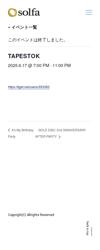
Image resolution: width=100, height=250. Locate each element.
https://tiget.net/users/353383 (29, 86)
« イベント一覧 (22, 27)
